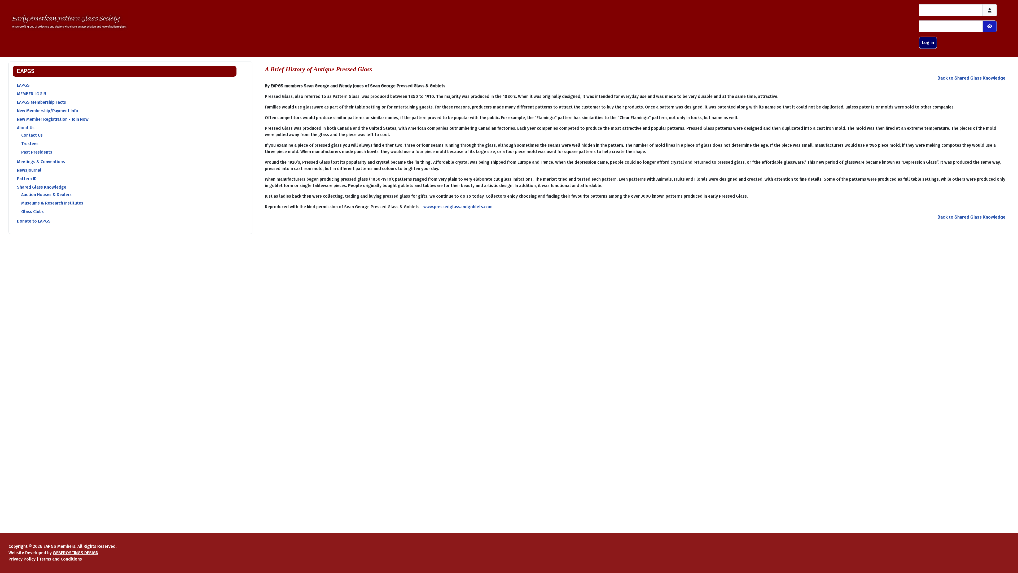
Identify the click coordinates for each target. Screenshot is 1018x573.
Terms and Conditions (60, 559)
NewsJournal (29, 170)
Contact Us (32, 135)
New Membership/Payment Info (47, 110)
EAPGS (23, 85)
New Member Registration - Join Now (53, 119)
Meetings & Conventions (41, 161)
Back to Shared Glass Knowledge (971, 78)
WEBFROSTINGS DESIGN (75, 552)
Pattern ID (27, 178)
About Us (25, 127)
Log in (928, 42)
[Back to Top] (1009, 563)
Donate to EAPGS (34, 221)
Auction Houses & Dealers (46, 194)
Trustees (29, 143)
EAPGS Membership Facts (41, 102)
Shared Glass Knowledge (41, 187)
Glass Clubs (32, 211)
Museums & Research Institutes (52, 203)
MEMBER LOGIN (31, 93)
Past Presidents (36, 152)
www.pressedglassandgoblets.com (458, 206)
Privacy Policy (22, 559)
